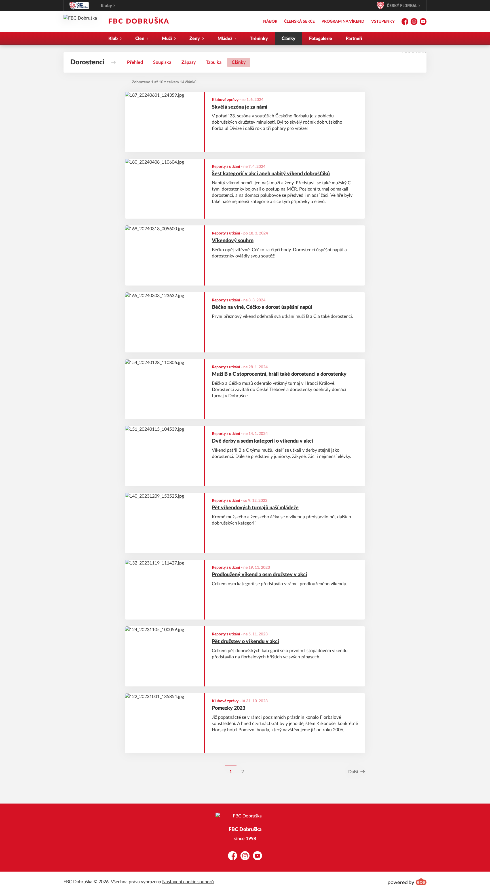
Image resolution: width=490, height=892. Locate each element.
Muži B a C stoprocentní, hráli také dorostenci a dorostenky (279, 374)
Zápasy (188, 62)
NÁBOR (270, 22)
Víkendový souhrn (233, 240)
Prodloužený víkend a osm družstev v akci (259, 574)
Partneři (354, 38)
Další (353, 772)
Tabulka (213, 62)
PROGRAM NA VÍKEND (343, 22)
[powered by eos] (407, 881)
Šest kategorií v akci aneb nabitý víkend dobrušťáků (271, 173)
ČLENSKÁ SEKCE (299, 22)
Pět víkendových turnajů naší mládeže (255, 507)
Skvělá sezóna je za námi (239, 107)
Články (288, 38)
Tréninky (259, 38)
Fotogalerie (320, 38)
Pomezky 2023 (228, 708)
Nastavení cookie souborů (188, 882)
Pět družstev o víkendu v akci (245, 641)
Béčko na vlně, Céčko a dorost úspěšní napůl (262, 307)
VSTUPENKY (383, 22)
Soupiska (162, 62)
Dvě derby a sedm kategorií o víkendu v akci (262, 441)
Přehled (135, 62)
